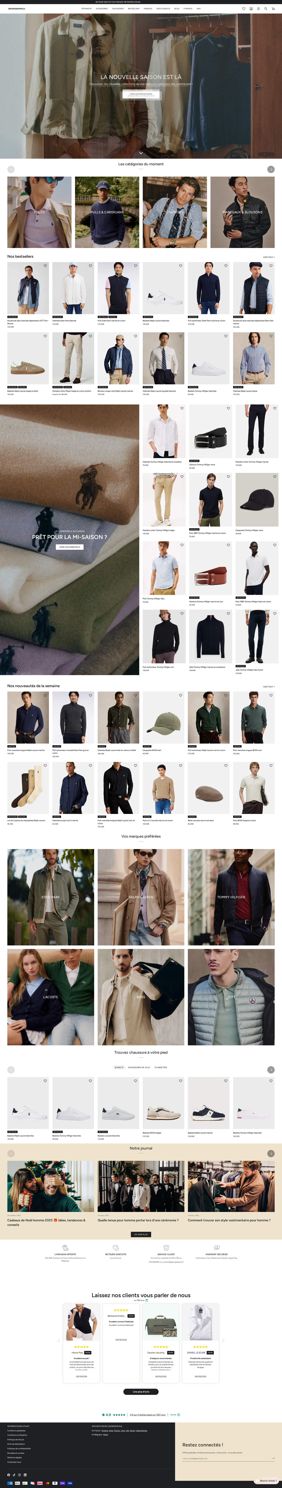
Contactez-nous (14, 1462)
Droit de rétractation (16, 1444)
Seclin (132, 1431)
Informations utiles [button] (18, 1426)
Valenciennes (141, 1431)
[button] (86, 8)
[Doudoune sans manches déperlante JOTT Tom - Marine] (28, 288)
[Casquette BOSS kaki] (163, 718)
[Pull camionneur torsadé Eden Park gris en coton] (73, 718)
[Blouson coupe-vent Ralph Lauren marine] (118, 358)
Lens (123, 1431)
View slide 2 (264, 154)
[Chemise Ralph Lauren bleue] (254, 358)
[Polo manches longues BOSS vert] (254, 718)
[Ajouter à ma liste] (45, 266)
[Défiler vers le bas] (141, 153)
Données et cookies (15, 1453)
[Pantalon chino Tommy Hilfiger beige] (164, 500)
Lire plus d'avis (141, 1391)
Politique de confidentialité (19, 1448)
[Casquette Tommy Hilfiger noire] (257, 500)
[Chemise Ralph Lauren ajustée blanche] (163, 358)
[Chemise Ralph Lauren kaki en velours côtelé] (118, 718)
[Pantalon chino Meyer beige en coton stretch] (73, 358)
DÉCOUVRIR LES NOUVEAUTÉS (141, 96)
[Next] (271, 169)
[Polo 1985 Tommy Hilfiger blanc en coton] (257, 568)
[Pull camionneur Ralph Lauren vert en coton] (208, 718)
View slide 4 (271, 154)
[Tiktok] (14, 1475)
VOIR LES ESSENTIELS (69, 547)
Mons (105, 1434)
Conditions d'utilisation (17, 1435)
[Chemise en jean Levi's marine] (73, 788)
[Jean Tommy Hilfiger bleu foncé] (257, 636)
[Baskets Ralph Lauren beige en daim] (28, 358)
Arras (111, 1431)
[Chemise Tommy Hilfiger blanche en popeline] (164, 431)
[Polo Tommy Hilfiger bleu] (164, 568)
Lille (127, 1431)
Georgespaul (211, 1483)
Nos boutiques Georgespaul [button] (107, 1426)
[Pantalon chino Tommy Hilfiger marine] (257, 431)
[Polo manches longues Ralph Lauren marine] (28, 718)
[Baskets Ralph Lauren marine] (208, 1103)
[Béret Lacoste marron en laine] (208, 788)
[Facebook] (8, 1475)
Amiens (105, 1431)
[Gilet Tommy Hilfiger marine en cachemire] (210, 636)
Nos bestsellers (20, 256)
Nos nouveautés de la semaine (33, 685)
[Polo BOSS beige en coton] (254, 788)
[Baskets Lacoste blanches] (118, 1103)
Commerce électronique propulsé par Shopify (250, 1483)
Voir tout (268, 257)
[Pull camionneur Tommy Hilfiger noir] (164, 636)
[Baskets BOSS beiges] (163, 1103)
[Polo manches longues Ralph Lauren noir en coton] (118, 788)
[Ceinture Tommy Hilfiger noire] (210, 431)
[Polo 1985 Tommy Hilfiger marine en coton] (210, 500)
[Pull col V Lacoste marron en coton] (163, 788)
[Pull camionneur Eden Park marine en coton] (208, 288)
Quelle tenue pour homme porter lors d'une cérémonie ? (138, 1220)
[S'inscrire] (272, 1458)
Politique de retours (15, 1439)
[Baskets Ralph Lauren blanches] (163, 288)
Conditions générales (16, 1431)
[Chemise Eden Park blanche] (73, 288)
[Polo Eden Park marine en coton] (118, 288)
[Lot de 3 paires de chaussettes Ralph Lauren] (28, 788)
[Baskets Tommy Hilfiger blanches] (208, 358)
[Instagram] (19, 1475)
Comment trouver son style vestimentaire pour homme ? (229, 1220)
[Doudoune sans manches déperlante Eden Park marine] (254, 288)
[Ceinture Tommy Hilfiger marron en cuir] (210, 568)
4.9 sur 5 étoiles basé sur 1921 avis (147, 1414)
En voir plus (141, 1234)
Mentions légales (14, 1457)
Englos (117, 1431)
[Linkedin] (25, 1475)
